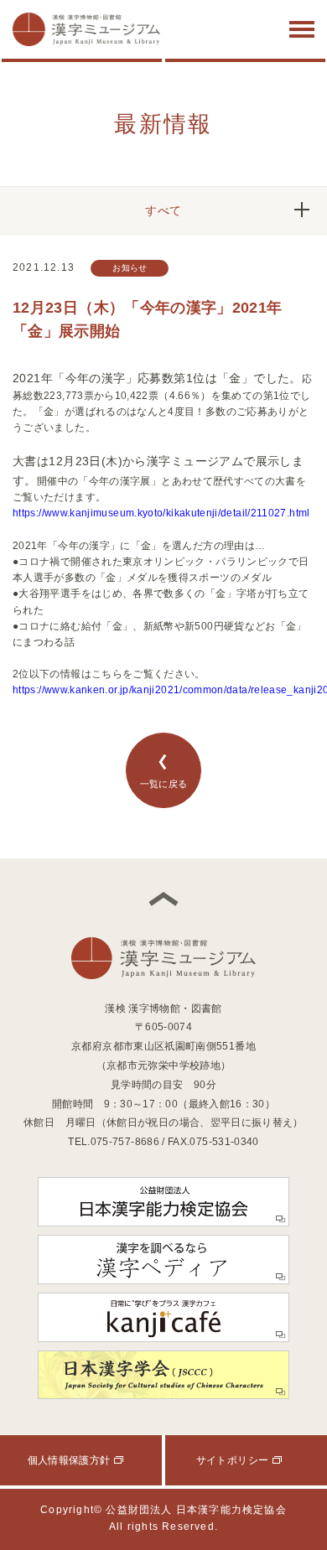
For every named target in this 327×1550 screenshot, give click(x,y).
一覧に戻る (164, 784)
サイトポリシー (232, 1460)
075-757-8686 (125, 1142)
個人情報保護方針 (69, 1460)
